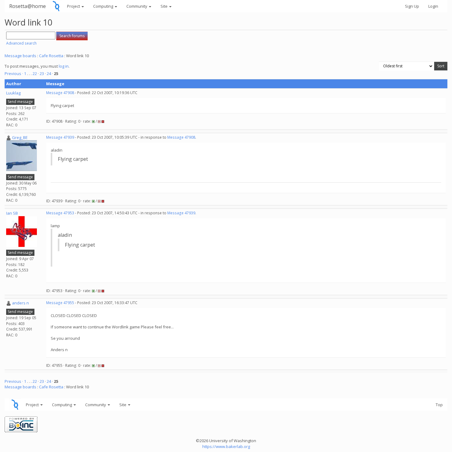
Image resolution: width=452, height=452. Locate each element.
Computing (103, 6)
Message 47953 (60, 213)
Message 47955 (60, 302)
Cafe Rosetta (51, 55)
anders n (20, 303)
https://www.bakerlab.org (226, 446)
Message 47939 (60, 137)
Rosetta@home (27, 6)
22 (35, 73)
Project (74, 6)
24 (49, 73)
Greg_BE (20, 137)
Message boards (20, 55)
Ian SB (12, 213)
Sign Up (412, 6)
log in (64, 66)
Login (433, 6)
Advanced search (21, 43)
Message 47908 (60, 92)
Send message (20, 101)
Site (165, 6)
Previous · (14, 73)
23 (42, 73)
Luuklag (13, 93)
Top (439, 404)
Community (137, 6)
